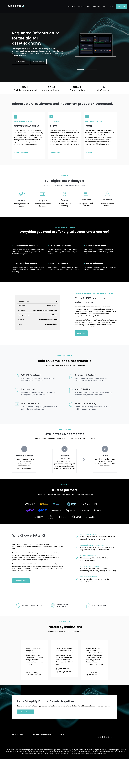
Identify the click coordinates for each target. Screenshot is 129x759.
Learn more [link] (81, 333)
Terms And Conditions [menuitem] (42, 734)
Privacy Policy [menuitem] (18, 734)
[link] (16, 6)
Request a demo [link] (38, 62)
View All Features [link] (20, 62)
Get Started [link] (122, 6)
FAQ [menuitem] (62, 734)
